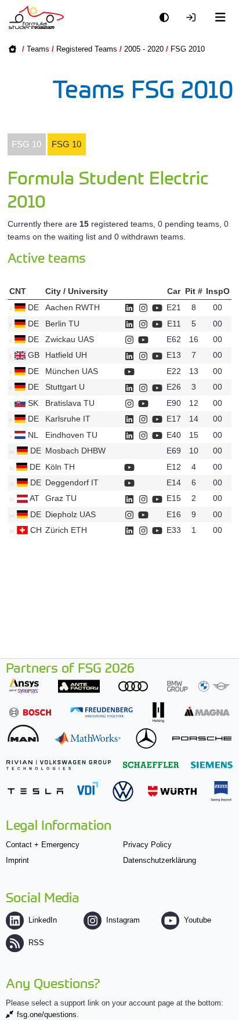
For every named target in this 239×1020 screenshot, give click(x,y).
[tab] (27, 144)
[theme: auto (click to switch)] (167, 18)
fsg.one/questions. (48, 1014)
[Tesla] (35, 791)
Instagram (123, 920)
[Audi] (133, 686)
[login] (193, 18)
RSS (36, 942)
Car (173, 291)
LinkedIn (42, 920)
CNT (17, 291)
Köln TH (60, 466)
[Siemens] (212, 764)
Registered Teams (86, 49)
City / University (76, 291)
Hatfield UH (66, 355)
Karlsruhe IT (67, 418)
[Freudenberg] (101, 712)
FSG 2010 (188, 49)
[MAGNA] (207, 711)
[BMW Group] (198, 686)
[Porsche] (201, 738)
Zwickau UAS (69, 339)
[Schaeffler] (151, 764)
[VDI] (87, 788)
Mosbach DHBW (75, 450)
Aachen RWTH (72, 307)
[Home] (36, 17)
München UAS (71, 371)
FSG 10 (26, 144)
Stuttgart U (65, 386)
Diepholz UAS (70, 514)
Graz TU (61, 498)
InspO (218, 291)
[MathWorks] (88, 738)
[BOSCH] (30, 712)
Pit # (193, 291)
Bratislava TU (70, 403)
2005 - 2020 (144, 49)
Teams (38, 49)
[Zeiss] (221, 791)
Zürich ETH (66, 530)
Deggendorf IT (72, 482)
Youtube (197, 920)
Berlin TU (62, 323)
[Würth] (172, 791)
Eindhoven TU (71, 435)
